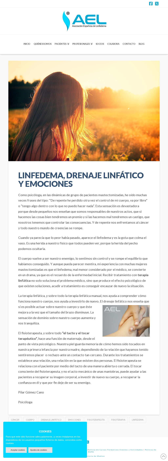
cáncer (15, 419)
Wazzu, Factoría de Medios (91, 456)
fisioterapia (118, 419)
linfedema (138, 419)
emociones (74, 419)
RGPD (91, 452)
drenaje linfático (51, 419)
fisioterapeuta (96, 419)
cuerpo (30, 419)
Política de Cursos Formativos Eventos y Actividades (115, 450)
